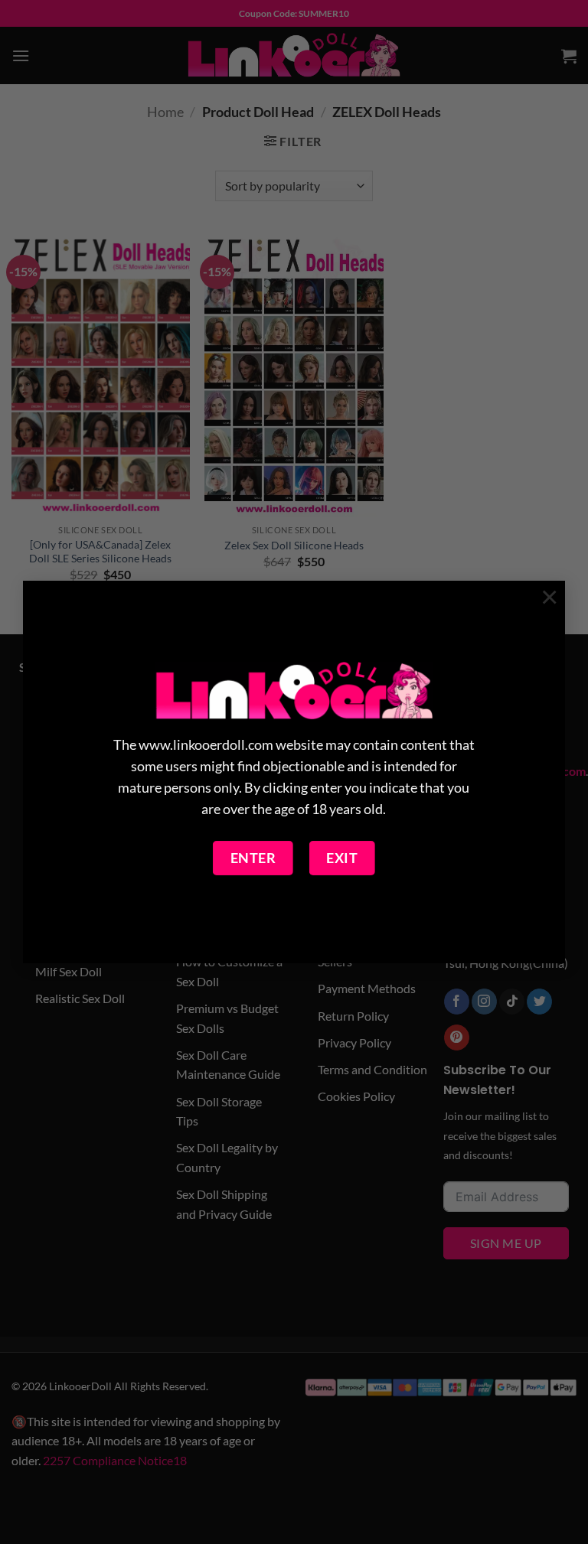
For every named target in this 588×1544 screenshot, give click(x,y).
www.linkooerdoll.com (206, 745)
